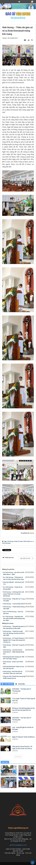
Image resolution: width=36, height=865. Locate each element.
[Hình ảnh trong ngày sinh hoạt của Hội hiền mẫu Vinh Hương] (26, 782)
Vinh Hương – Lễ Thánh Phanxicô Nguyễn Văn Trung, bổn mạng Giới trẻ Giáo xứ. (14, 640)
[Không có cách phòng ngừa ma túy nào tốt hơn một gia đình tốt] (6, 710)
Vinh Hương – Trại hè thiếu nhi (13, 604)
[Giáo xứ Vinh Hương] (18, 15)
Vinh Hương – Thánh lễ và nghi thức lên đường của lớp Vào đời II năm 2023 (13, 633)
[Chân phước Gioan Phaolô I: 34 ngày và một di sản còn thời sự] (6, 748)
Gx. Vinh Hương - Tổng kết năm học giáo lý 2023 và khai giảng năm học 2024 (14, 618)
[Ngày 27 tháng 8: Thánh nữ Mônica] (6, 739)
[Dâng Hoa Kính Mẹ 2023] (26, 770)
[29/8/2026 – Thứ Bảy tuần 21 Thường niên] (6, 691)
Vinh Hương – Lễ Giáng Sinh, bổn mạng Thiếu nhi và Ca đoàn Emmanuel (13, 594)
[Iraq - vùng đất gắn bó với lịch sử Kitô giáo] (6, 729)
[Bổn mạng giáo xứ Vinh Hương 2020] (9, 782)
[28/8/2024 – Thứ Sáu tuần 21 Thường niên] (6, 720)
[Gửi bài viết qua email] (25, 40)
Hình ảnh (5, 762)
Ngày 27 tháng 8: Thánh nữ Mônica (23, 737)
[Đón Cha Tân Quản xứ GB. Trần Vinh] (9, 770)
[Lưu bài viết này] (32, 40)
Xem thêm (18, 756)
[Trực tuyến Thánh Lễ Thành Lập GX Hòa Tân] (6, 700)
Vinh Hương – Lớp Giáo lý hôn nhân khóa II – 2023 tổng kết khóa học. (13, 652)
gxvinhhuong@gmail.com (18, 845)
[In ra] (29, 40)
